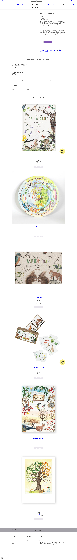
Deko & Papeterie (60, 46)
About (53, 4)
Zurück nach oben (38, 530)
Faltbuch (62, 49)
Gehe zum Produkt (38, 166)
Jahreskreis (42, 50)
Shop (22, 4)
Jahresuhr (47, 50)
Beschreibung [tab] (30, 59)
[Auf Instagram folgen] (4, 0)
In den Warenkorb (47, 41)
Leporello (42, 51)
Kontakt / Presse (58, 5)
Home (18, 4)
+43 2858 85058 (42, 542)
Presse (27, 546)
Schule (41, 48)
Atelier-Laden (27, 5)
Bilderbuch (48, 49)
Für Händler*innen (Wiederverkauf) (31, 539)
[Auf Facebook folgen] (2, 0)
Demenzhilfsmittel (56, 49)
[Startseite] (36, 4)
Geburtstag (28, 90)
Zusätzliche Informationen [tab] (43, 59)
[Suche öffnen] (70, 0)
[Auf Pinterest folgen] (6, 0)
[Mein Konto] (72, 0)
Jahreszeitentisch (53, 50)
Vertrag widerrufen (42, 545)
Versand (47, 18)
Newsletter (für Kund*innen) (30, 545)
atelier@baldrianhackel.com (46, 543)
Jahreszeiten (47, 46)
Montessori (47, 51)
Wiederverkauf (47, 4)
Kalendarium (60, 50)
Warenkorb (27, 542)
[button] (2, 558)
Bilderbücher (54, 46)
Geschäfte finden (28, 543)
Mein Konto (27, 540)
